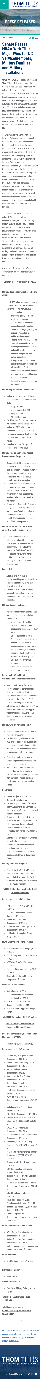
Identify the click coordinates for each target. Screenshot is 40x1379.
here (12, 275)
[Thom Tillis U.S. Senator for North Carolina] (24, 4)
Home (7, 30)
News (16, 30)
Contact (12, 1374)
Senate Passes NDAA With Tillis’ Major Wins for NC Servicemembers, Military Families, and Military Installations (17, 58)
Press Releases (28, 30)
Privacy (19, 1374)
